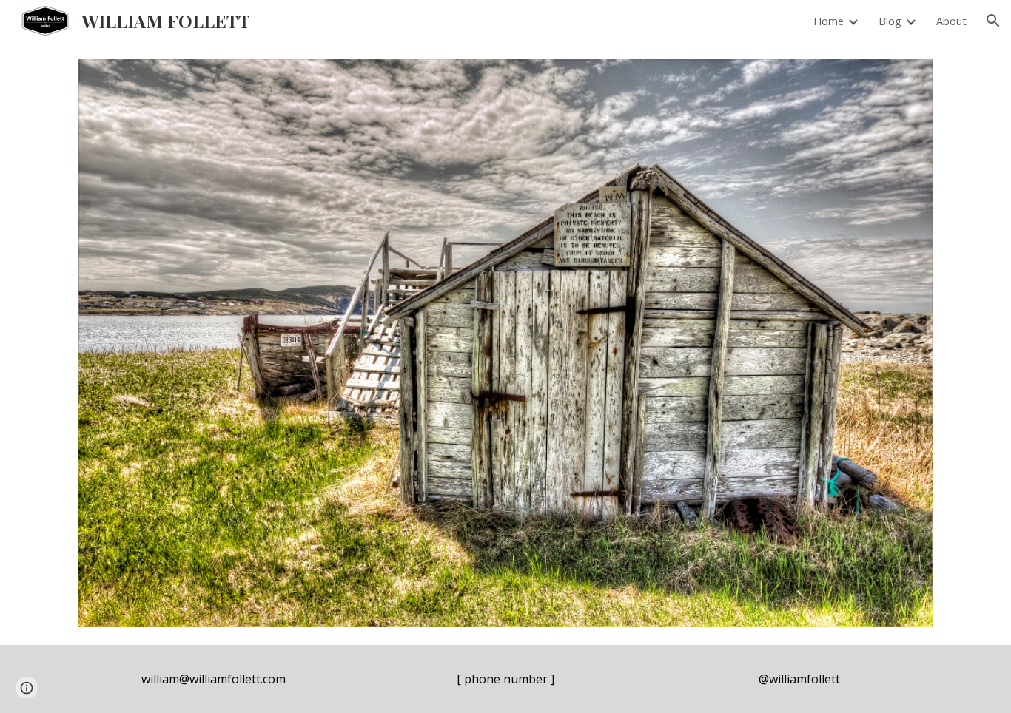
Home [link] (828, 20)
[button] (993, 20)
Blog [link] (890, 20)
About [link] (951, 20)
